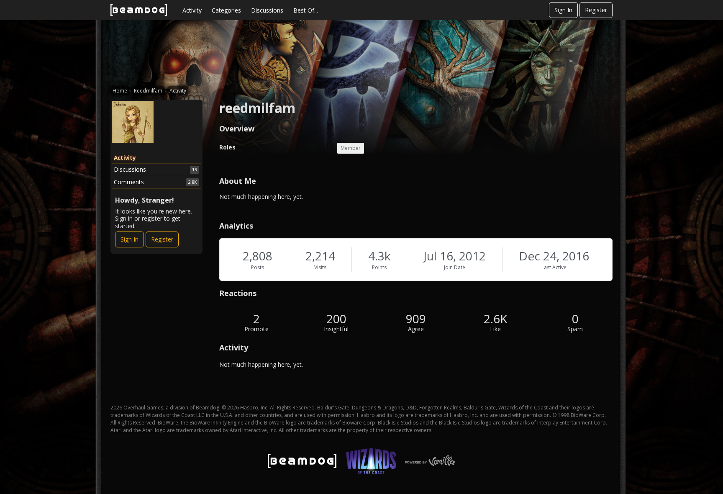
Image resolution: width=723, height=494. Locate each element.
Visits (320, 267)
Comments (155, 182)
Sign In (563, 10)
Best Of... (305, 10)
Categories (226, 10)
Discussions (267, 10)
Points (379, 267)
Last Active (554, 267)
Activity (192, 10)
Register (596, 10)
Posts (257, 267)
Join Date (454, 267)
